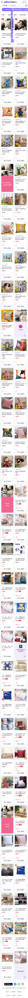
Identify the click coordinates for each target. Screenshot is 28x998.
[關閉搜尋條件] (9, 5)
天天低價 (11, 22)
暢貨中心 (11, 16)
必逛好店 (11, 28)
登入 (24, 2)
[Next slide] (26, 24)
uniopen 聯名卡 (18, 9)
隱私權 (14, 995)
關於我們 (14, 991)
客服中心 (8, 991)
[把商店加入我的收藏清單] (25, 336)
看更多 (11, 41)
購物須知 (19, 991)
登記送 (11, 13)
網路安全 (9, 995)
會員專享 (11, 35)
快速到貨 (11, 19)
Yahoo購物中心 (10, 2)
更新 (25, 988)
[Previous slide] (2, 24)
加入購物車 (8, 44)
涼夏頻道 (11, 25)
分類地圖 (19, 995)
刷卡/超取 (12, 32)
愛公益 (11, 38)
